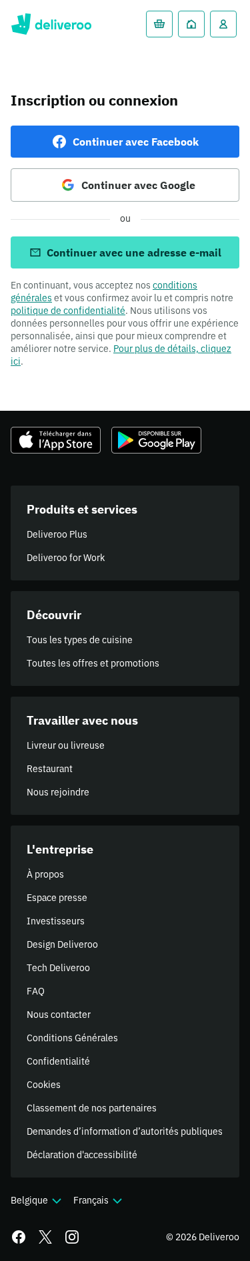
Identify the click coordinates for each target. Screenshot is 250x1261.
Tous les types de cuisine (80, 640)
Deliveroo (51, 24)
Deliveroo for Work (66, 558)
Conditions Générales (72, 1038)
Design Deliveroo (62, 944)
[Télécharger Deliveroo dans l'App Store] (56, 440)
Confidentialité (58, 1061)
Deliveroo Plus (57, 534)
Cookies (44, 1085)
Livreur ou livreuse (66, 745)
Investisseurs (56, 921)
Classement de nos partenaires (92, 1108)
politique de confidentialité (68, 311)
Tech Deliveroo (58, 968)
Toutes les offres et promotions (93, 663)
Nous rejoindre (58, 792)
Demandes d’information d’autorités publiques (125, 1131)
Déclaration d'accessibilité (82, 1155)
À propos (45, 874)
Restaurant (50, 769)
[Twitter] (45, 1237)
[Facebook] (19, 1237)
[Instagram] (72, 1237)
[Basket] (159, 24)
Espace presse (57, 898)
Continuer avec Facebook (136, 141)
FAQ (36, 991)
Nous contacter (59, 1015)
